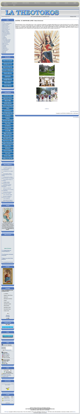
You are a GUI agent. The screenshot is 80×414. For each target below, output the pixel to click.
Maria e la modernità (7, 188)
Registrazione (7, 16)
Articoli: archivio (5, 25)
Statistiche (4, 46)
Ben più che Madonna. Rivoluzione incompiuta (7, 197)
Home (3, 22)
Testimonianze (5, 50)
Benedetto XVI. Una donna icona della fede (7, 190)
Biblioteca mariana (5, 31)
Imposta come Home (7, 374)
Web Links (4, 51)
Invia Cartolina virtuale (6, 39)
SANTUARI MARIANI (74, 111)
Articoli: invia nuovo (5, 26)
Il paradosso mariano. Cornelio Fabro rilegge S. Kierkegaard (6, 185)
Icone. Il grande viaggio (7, 194)
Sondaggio (4, 45)
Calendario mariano (6, 32)
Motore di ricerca (5, 44)
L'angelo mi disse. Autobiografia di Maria (6, 183)
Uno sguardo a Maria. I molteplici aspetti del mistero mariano (7, 174)
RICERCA (6, 5)
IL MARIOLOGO (6, 398)
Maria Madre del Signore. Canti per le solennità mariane (7, 201)
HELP (14, 5)
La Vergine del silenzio (7, 167)
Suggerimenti (4, 47)
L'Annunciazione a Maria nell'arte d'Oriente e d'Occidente (8, 178)
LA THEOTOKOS (6, 400)
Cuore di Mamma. (6, 198)
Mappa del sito (5, 43)
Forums (3, 36)
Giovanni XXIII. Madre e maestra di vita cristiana (7, 193)
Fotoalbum (4, 37)
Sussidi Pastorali (5, 49)
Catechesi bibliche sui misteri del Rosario (6, 169)
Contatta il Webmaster (7, 375)
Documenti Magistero (6, 33)
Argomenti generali (5, 24)
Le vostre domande (6, 42)
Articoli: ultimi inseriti (6, 29)
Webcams (4, 52)
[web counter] (7, 327)
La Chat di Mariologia (6, 40)
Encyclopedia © (76, 117)
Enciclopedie (4, 35)
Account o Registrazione (6, 23)
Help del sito (4, 38)
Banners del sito (5, 30)
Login (3, 16)
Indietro (46, 108)
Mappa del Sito (5, 376)
